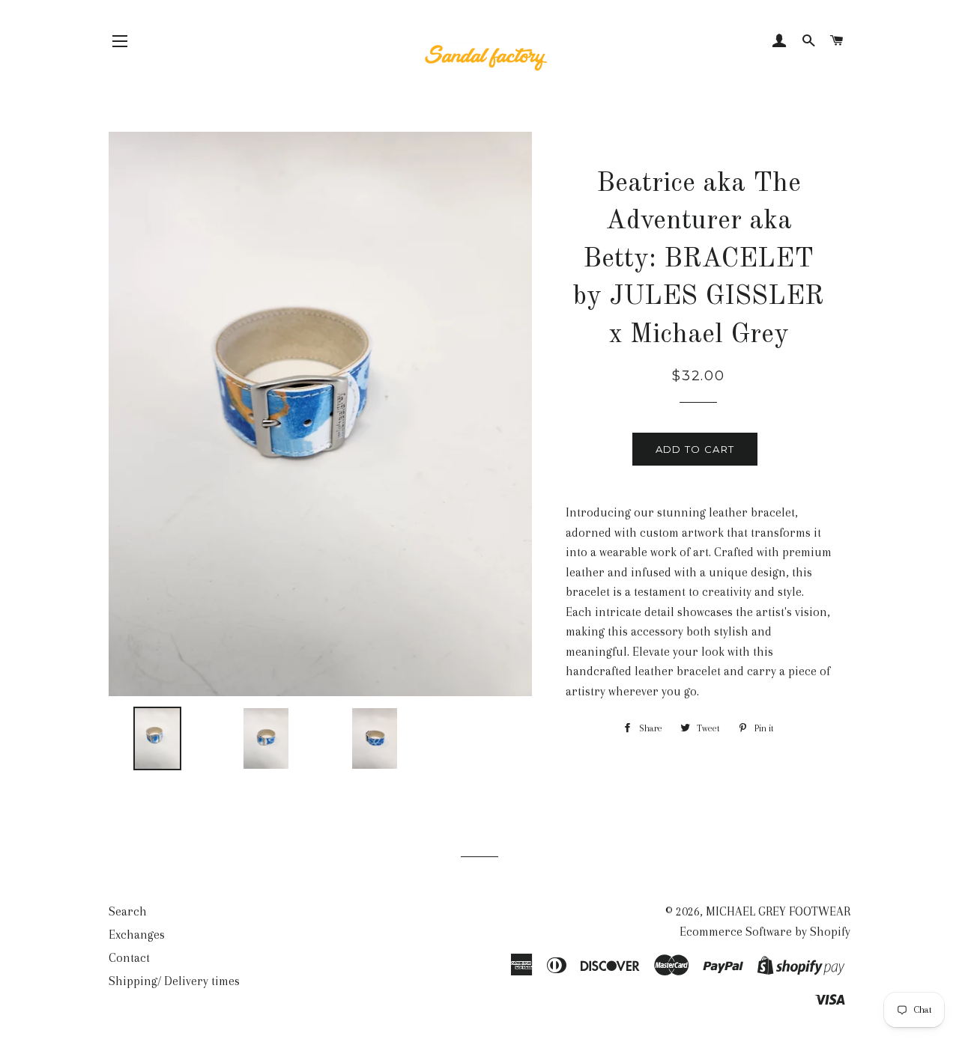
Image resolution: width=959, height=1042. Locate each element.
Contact (129, 958)
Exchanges (137, 934)
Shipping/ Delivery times (174, 981)
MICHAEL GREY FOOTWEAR (778, 911)
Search (128, 911)
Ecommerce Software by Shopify (765, 931)
